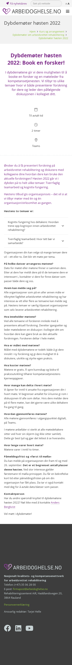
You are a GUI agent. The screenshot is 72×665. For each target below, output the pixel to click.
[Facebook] (7, 628)
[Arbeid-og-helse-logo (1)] (32, 11)
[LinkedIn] (18, 628)
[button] (67, 11)
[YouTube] (29, 628)
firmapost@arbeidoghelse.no (30, 589)
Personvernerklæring (16, 604)
